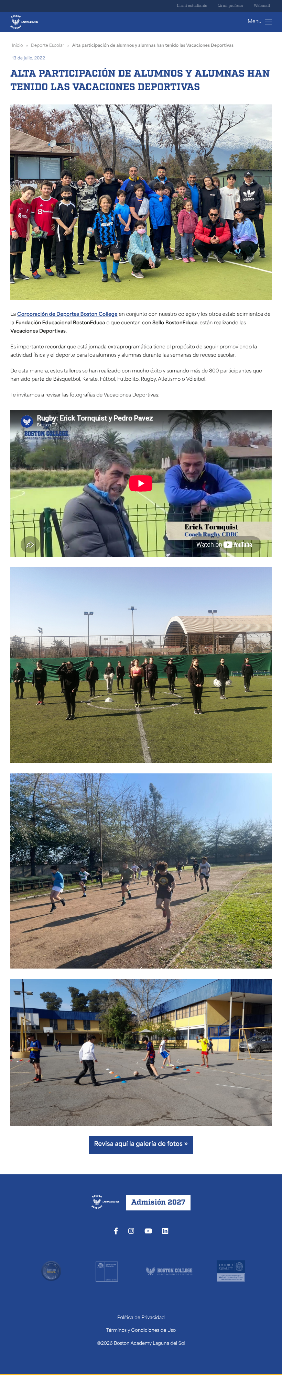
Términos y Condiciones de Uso (141, 1331)
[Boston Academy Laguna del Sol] (24, 22)
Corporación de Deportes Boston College (67, 314)
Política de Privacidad (141, 1318)
